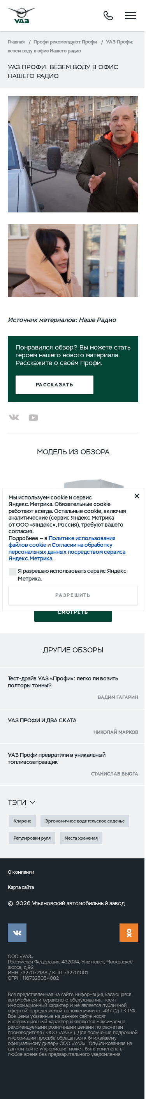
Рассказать (55, 385)
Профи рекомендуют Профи (65, 42)
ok (129, 932)
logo (21, 15)
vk (17, 932)
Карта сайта (21, 887)
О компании (21, 872)
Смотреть (73, 612)
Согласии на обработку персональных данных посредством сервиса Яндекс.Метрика (67, 551)
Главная (16, 42)
